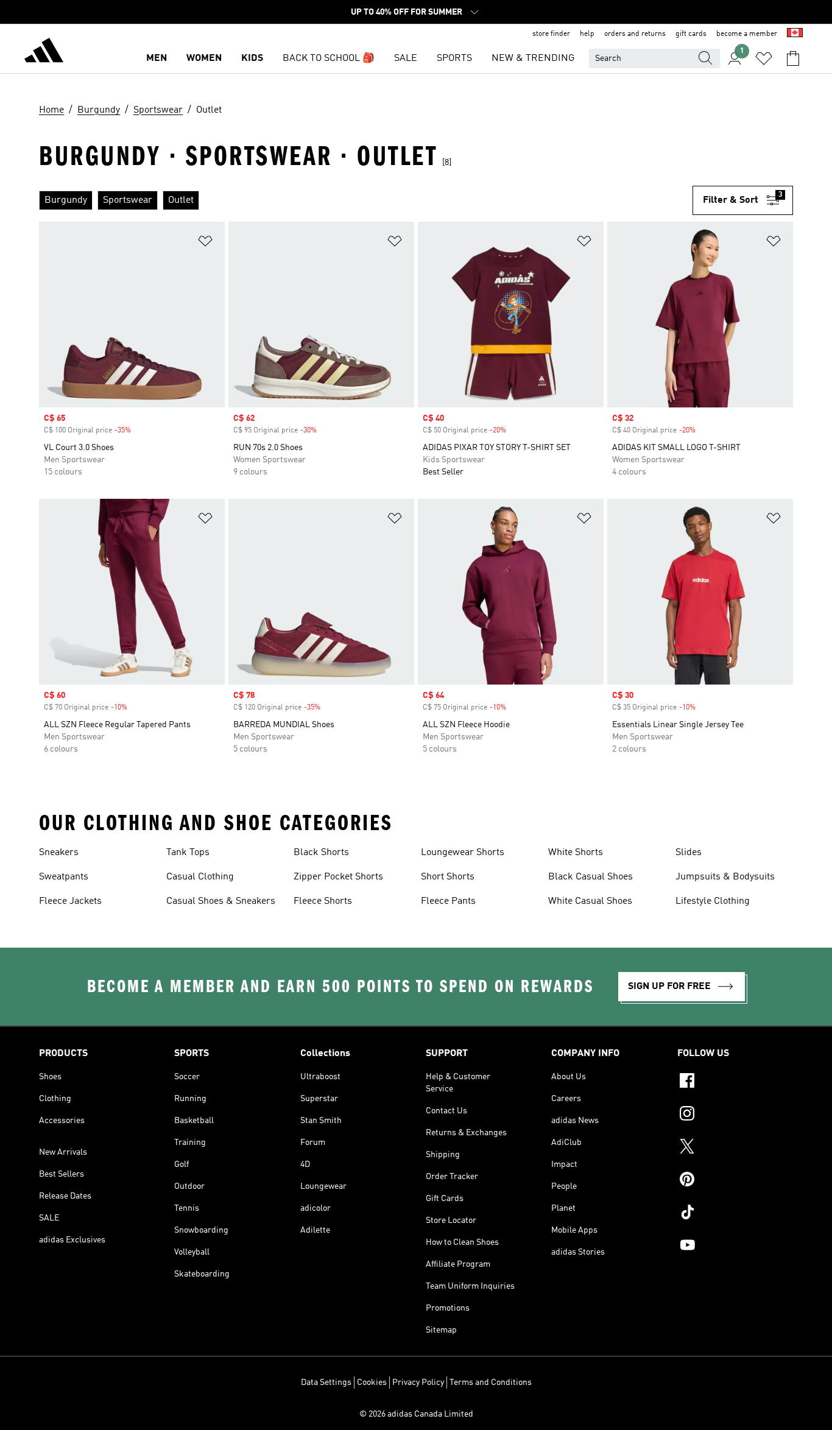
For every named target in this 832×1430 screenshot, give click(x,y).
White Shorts (575, 853)
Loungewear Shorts (462, 853)
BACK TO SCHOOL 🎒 (329, 58)
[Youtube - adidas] (735, 1246)
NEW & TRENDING (533, 58)
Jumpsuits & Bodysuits (725, 877)
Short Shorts (447, 877)
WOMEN (204, 58)
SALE (405, 58)
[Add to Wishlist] (205, 243)
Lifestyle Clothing (712, 901)
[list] (366, 200)
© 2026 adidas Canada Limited (416, 1414)
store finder (551, 34)
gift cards (691, 34)
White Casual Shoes (590, 901)
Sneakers (59, 853)
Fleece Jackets (70, 901)
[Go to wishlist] (763, 58)
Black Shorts (321, 853)
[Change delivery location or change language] (795, 34)
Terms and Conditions (490, 1382)
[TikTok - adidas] (735, 1213)
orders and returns (635, 34)
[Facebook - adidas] (735, 1082)
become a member (746, 34)
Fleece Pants (448, 901)
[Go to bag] (793, 58)
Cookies (372, 1382)
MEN (156, 58)
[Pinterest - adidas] (735, 1180)
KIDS (252, 58)
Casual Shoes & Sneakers (220, 901)
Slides (688, 853)
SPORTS (454, 58)
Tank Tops (188, 853)
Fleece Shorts (323, 901)
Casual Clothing (200, 877)
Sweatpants (63, 877)
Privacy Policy (418, 1382)
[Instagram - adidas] (735, 1115)
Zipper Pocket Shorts (338, 877)
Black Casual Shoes (590, 877)
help (587, 34)
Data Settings (326, 1382)
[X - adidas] (735, 1148)
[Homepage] (43, 52)
